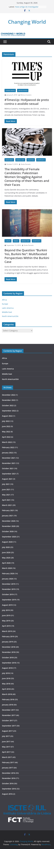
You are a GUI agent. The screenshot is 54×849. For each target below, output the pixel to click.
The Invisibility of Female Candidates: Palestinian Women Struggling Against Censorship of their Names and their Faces (27, 177)
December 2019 (8, 584)
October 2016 (8, 783)
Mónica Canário (25, 95)
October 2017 (8, 720)
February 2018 (8, 699)
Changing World (27, 21)
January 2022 (7, 452)
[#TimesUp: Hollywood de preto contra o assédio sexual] (27, 72)
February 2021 (8, 510)
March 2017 (7, 757)
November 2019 (8, 589)
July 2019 (6, 610)
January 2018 (7, 704)
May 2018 (6, 683)
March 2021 (7, 505)
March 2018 (7, 694)
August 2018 (7, 668)
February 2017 (8, 762)
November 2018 (8, 652)
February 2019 (8, 636)
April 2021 (6, 500)
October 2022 (8, 405)
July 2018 (6, 673)
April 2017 (6, 752)
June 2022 (6, 426)
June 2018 (6, 678)
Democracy (9, 160)
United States (22, 90)
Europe (8, 241)
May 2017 (6, 747)
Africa (4, 300)
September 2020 (9, 536)
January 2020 (7, 579)
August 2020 (7, 542)
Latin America (8, 308)
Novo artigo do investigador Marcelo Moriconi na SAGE (26, 8)
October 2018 (8, 657)
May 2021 (6, 495)
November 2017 (8, 715)
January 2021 (7, 515)
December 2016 (8, 773)
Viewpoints (41, 160)
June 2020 (6, 552)
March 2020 (7, 568)
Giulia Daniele (26, 164)
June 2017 (6, 741)
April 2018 (6, 689)
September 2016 (9, 789)
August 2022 (7, 416)
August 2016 (7, 794)
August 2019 (7, 605)
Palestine (31, 160)
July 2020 (6, 547)
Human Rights (10, 90)
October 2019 (8, 594)
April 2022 (6, 437)
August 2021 (7, 479)
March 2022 (7, 442)
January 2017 (7, 767)
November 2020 (8, 526)
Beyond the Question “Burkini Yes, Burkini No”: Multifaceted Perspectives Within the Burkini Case (27, 256)
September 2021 (9, 473)
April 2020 (6, 563)
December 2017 (8, 710)
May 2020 (6, 557)
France (16, 241)
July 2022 (6, 421)
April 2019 (6, 626)
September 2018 (9, 663)
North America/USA (10, 316)
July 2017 (6, 736)
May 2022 (6, 431)
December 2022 (8, 395)
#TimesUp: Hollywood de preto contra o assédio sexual (27, 102)
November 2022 (8, 400)
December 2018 (8, 647)
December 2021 (8, 458)
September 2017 (9, 726)
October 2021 (8, 468)
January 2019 (7, 642)
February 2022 (8, 447)
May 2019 (6, 620)
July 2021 (6, 484)
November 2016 (8, 778)
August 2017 (7, 731)
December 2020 (8, 521)
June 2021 (6, 489)
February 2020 (8, 573)
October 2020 (8, 531)
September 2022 (9, 411)
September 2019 (9, 599)
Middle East (20, 160)
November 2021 (8, 463)
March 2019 (7, 631)
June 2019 (6, 615)
